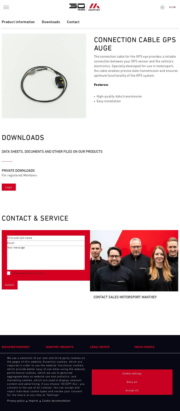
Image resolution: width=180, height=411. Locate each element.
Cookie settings (132, 373)
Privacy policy (16, 401)
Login (8, 187)
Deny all (132, 382)
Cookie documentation (56, 401)
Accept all (132, 390)
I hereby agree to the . (28, 273)
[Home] (84, 7)
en (170, 7)
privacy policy (37, 273)
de (174, 7)
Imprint (33, 401)
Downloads (51, 22)
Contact (73, 22)
